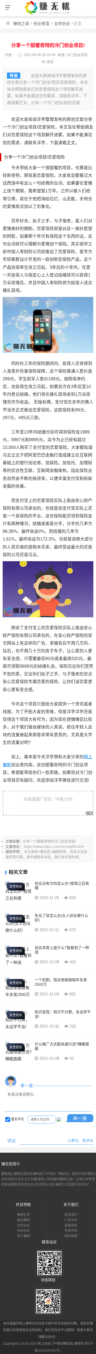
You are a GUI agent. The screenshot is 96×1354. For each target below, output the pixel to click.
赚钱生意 (23, 1215)
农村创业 (23, 1231)
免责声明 (71, 1231)
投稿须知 (71, 1225)
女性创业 (62, 23)
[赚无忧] (48, 14)
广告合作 (71, 1220)
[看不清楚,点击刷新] (59, 1119)
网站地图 (71, 1236)
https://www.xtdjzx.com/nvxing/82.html (54, 847)
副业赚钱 (23, 1220)
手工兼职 (23, 1236)
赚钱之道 (21, 23)
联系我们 (71, 1215)
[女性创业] (18, 898)
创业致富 (42, 23)
